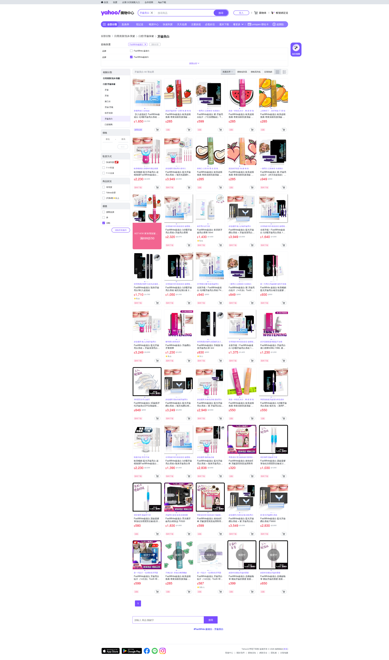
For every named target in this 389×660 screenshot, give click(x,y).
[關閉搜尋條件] (152, 13)
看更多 (236, 24)
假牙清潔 (109, 112)
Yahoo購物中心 (117, 12)
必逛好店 (210, 24)
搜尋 (210, 619)
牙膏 (107, 89)
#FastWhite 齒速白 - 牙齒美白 (208, 629)
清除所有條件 (121, 230)
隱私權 (274, 652)
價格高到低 (256, 71)
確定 (123, 146)
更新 (285, 648)
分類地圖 (284, 652)
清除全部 (154, 44)
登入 (241, 12)
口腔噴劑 (109, 124)
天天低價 (182, 24)
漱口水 (108, 101)
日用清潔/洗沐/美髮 (111, 78)
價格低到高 (242, 71)
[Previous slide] (135, 93)
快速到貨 (168, 24)
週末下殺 (224, 24)
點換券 (125, 24)
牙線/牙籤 (109, 107)
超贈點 (280, 24)
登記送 (139, 24)
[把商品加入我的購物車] (157, 130)
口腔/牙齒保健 (109, 84)
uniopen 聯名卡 (260, 24)
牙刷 (107, 95)
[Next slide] (160, 93)
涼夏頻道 (196, 24)
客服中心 (229, 652)
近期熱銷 (268, 71)
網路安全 (263, 652)
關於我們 (240, 652)
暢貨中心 (154, 24)
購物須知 (252, 652)
